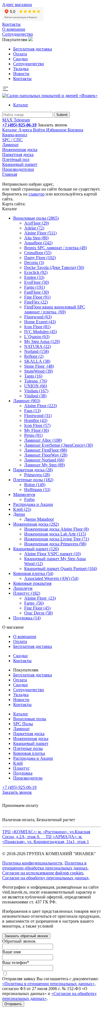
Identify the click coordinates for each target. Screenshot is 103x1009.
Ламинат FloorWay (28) (45, 455)
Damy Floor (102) (40, 257)
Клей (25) (22, 509)
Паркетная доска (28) (33, 469)
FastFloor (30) (36, 292)
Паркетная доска (18, 154)
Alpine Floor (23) (40, 598)
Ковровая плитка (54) (33, 573)
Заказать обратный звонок (26, 936)
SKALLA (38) (37, 361)
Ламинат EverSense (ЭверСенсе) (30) (58, 445)
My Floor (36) (36, 430)
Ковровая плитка (29, 753)
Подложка (22, 773)
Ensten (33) (34, 277)
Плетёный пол (15, 159)
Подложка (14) (27, 618)
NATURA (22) (37, 346)
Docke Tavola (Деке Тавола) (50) (54, 267)
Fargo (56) (34, 603)
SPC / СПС (12, 139)
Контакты (11, 24)
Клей (18, 763)
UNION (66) (35, 386)
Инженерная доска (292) (36, 524)
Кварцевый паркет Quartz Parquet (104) (60, 568)
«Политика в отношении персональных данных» (48, 983)
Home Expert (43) (40, 321)
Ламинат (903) (26, 400)
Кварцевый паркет (19, 164)
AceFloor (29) (36, 223)
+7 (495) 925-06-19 (19, 125)
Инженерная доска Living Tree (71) (56, 539)
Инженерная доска (19, 149)
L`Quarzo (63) (36, 336)
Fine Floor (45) (37, 608)
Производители (28, 778)
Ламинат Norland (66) (44, 460)
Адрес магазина (17, 4)
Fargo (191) (34, 287)
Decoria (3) (34, 262)
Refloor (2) (33, 356)
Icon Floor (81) (37, 326)
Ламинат (10, 144)
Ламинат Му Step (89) (44, 465)
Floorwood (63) (38, 316)
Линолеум (22, 588)
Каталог (20, 105)
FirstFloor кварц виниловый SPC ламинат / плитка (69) (54, 309)
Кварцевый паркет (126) (36, 548)
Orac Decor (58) (38, 613)
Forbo (29, 499)
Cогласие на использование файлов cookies (42, 873)
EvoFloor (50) (36, 282)
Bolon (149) (34, 484)
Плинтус (21, 768)
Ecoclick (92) (36, 272)
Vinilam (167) (36, 391)
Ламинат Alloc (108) (43, 440)
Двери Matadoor (39, 519)
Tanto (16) (33, 376)
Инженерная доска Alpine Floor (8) (56, 529)
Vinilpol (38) (35, 395)
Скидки (20, 58)
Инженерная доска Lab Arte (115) (55, 534)
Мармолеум (24, 494)
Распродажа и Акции (33, 504)
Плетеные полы (28, 748)
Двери (19, 514)
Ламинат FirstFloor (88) (45, 450)
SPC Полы (23, 723)
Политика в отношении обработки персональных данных (45, 865)
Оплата (20, 54)
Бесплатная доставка (32, 49)
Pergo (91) (33, 435)
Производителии (18, 169)
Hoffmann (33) (37, 489)
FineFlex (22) (36, 302)
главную (36, 194)
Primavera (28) (37, 474)
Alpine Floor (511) (40, 233)
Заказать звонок (52, 125)
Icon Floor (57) (37, 425)
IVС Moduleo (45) (40, 331)
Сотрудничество (17, 34)
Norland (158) (36, 351)
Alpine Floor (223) (40, 405)
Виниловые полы (29, 718)
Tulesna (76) (35, 381)
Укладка (21, 68)
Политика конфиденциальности (32, 863)
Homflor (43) (35, 420)
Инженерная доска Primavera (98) (55, 544)
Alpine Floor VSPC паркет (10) (52, 553)
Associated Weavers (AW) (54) (51, 578)
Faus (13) (32, 410)
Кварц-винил (14, 134)
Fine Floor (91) (37, 297)
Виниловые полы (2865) (36, 218)
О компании (13, 29)
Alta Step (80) (36, 238)
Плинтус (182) (26, 593)
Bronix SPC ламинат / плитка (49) (55, 247)
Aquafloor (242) (38, 242)
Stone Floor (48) (39, 366)
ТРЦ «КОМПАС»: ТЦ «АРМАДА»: (46, 836)
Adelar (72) (34, 228)
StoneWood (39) (38, 371)
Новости (21, 73)
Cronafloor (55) (37, 252)
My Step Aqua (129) (42, 341)
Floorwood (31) (38, 415)
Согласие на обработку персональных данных (45, 877)
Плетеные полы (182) (33, 479)
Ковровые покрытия (32, 583)
